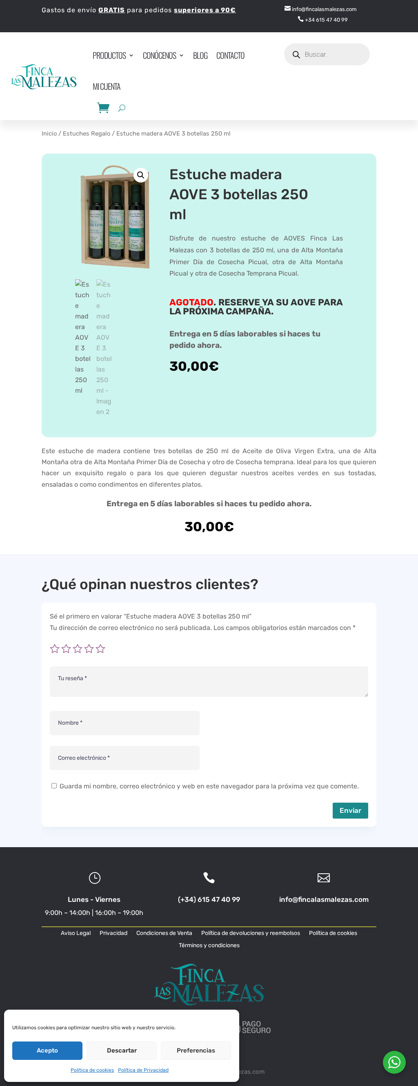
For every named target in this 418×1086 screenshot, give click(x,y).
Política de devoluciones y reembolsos (250, 933)
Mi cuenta (106, 86)
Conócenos (159, 55)
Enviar (350, 810)
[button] (140, 175)
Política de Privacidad (143, 1070)
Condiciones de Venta (164, 933)
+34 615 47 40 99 (323, 20)
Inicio (49, 133)
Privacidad (113, 933)
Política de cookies (92, 1070)
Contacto (230, 55)
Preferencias (196, 1050)
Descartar (122, 1050)
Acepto (47, 1050)
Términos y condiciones (209, 946)
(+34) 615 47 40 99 (209, 899)
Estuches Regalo (86, 133)
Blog (200, 55)
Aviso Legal (76, 933)
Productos (109, 55)
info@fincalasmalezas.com (321, 9)
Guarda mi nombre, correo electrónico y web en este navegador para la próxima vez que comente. (209, 786)
